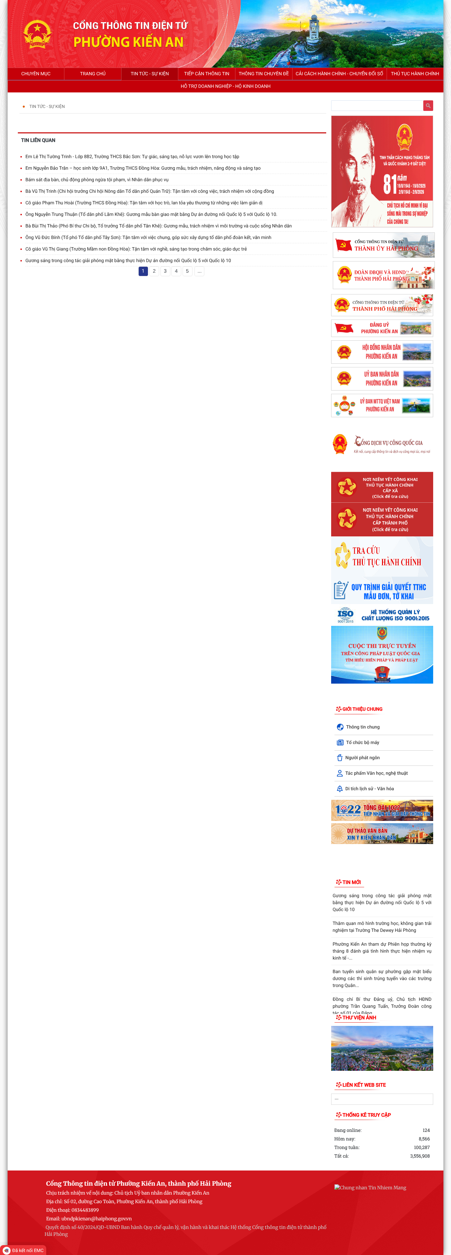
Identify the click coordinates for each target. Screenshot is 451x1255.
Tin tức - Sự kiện (47, 106)
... (199, 271)
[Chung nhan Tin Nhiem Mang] (370, 1188)
